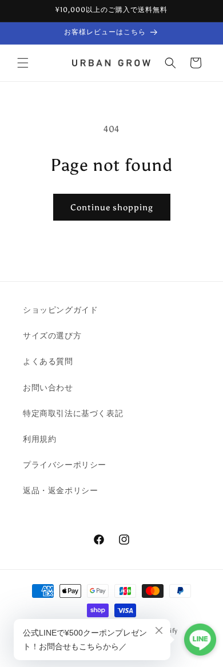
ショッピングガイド (60, 310)
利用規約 (39, 439)
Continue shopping (111, 207)
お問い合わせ (48, 388)
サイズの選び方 (52, 336)
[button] (22, 62)
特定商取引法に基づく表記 (73, 413)
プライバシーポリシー (64, 465)
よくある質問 (48, 361)
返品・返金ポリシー (60, 491)
